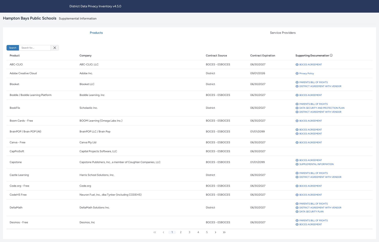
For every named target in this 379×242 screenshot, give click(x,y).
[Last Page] (224, 232)
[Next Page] (216, 232)
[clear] (55, 47)
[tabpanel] (189, 139)
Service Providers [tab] (283, 33)
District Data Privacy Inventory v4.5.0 (95, 6)
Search (12, 47)
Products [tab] (96, 33)
